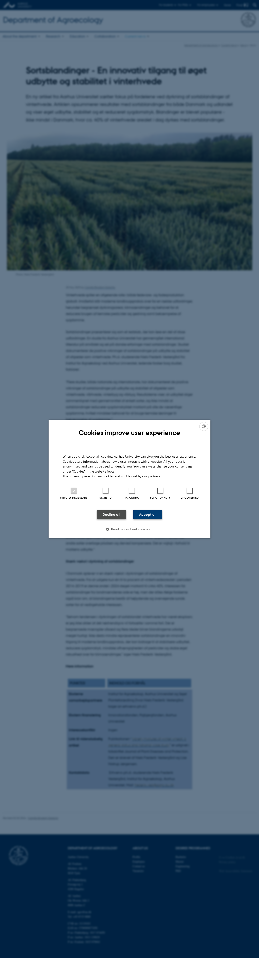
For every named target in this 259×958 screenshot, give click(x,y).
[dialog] (129, 479)
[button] (129, 529)
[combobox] (204, 426)
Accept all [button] (147, 514)
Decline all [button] (111, 514)
